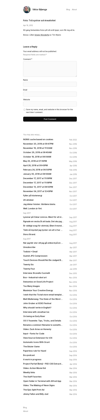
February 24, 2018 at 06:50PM (37, 170)
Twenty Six (28, 264)
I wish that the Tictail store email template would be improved (43, 295)
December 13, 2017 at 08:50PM (38, 187)
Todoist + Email (30, 251)
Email (25, 90)
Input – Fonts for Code (33, 333)
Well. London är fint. (32, 208)
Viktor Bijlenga (39, 9)
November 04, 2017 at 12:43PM (38, 191)
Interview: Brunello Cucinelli (36, 273)
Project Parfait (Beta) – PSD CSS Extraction (43, 364)
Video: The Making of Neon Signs (39, 385)
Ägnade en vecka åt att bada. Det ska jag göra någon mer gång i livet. (43, 221)
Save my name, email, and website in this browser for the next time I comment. (49, 110)
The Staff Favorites (32, 377)
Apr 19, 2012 (28, 25)
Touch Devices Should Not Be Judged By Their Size (43, 260)
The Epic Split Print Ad (33, 390)
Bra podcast (29, 355)
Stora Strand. (29, 234)
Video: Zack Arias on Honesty (37, 329)
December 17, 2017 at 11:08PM (37, 182)
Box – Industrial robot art (35, 277)
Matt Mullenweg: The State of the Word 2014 (43, 299)
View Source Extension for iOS (37, 338)
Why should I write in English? (37, 307)
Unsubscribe (29, 247)
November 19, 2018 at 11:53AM (37, 148)
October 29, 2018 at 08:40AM (37, 152)
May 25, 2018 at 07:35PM (35, 161)
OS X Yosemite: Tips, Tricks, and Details (42, 321)
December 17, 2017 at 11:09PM (37, 178)
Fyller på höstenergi (32, 195)
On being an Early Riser (34, 316)
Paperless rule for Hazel (34, 351)
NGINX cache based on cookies (38, 139)
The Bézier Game (31, 346)
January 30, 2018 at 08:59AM (37, 174)
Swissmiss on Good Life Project (38, 282)
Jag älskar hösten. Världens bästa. (39, 204)
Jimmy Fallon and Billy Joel (35, 394)
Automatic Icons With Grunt (36, 342)
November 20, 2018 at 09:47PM (38, 144)
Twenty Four (29, 269)
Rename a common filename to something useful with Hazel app (43, 325)
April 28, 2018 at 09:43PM (35, 165)
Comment (27, 59)
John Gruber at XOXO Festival (37, 303)
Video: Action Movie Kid (34, 368)
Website (26, 100)
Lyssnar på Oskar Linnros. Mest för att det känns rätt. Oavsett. (43, 217)
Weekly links (29, 372)
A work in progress (32, 359)
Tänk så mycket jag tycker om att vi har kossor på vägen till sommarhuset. (43, 230)
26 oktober (28, 200)
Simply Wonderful (42, 35)
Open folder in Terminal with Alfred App (42, 381)
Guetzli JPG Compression (35, 256)
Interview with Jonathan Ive (36, 312)
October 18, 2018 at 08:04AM (37, 157)
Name (25, 80)
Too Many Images (31, 286)
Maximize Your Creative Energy (38, 290)
